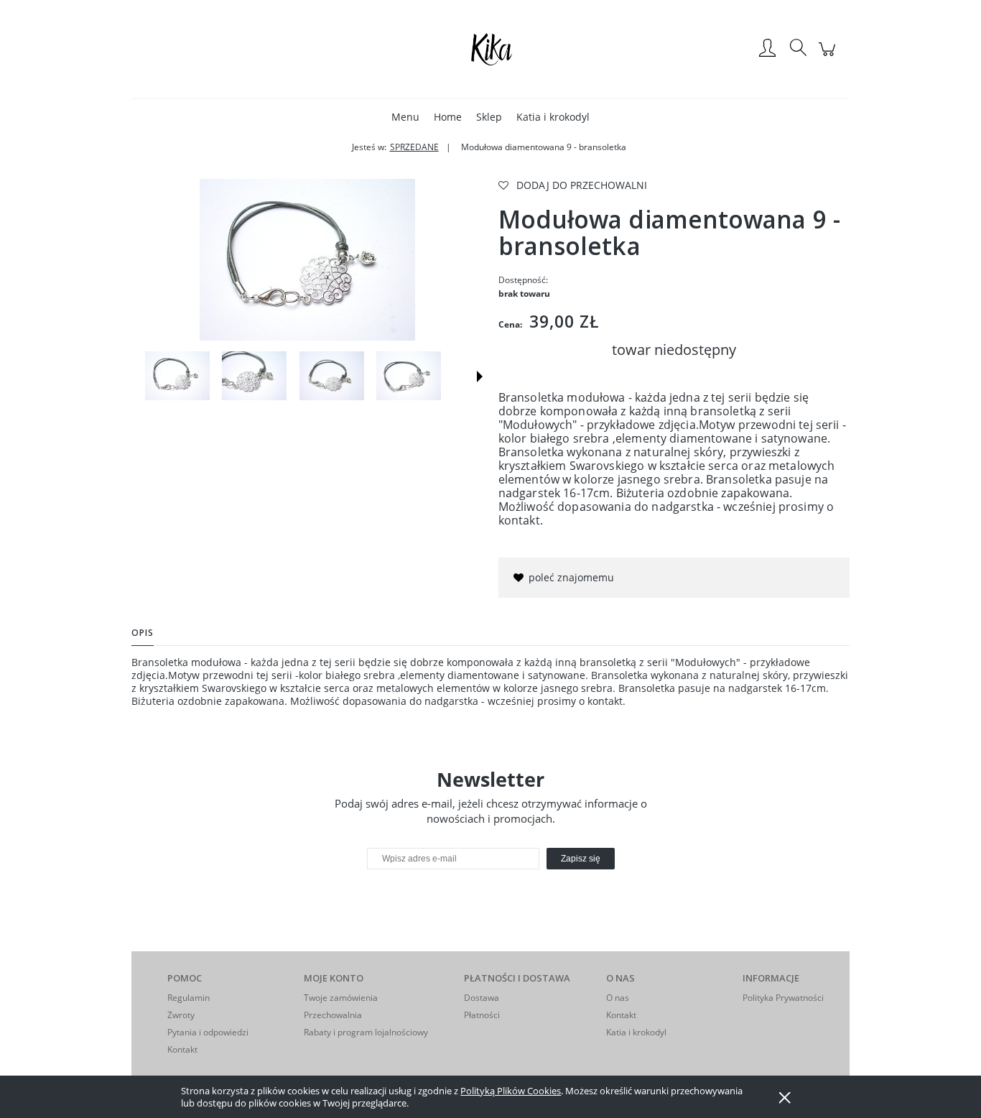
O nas (617, 998)
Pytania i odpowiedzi (207, 1032)
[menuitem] (405, 116)
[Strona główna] (490, 49)
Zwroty (181, 1015)
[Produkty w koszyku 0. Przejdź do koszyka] (829, 56)
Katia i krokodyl (636, 1032)
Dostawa (481, 998)
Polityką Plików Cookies (510, 1090)
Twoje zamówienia (341, 998)
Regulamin (188, 998)
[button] (480, 376)
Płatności (482, 1015)
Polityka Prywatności (783, 998)
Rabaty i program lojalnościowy (366, 1032)
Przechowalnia (333, 1015)
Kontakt (182, 1049)
